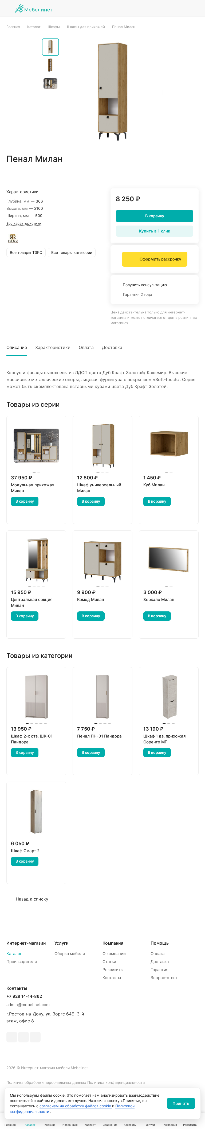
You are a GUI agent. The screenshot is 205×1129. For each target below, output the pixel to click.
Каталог (14, 953)
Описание (16, 347)
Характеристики (52, 347)
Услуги (61, 943)
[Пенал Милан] (112, 91)
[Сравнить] (181, 174)
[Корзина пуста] (195, 8)
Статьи (109, 961)
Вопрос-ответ (164, 977)
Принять (181, 1103)
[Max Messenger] (35, 1037)
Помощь (160, 943)
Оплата (86, 347)
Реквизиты (112, 969)
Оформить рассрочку (160, 259)
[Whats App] (23, 1037)
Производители (21, 961)
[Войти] (154, 8)
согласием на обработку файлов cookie (76, 1106)
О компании (114, 953)
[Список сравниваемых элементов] (167, 8)
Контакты (111, 977)
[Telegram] (11, 1037)
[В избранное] (169, 174)
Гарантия (159, 969)
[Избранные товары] (181, 8)
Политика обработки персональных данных (46, 1082)
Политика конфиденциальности (116, 1082)
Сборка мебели (69, 953)
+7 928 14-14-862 (24, 996)
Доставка (112, 347)
